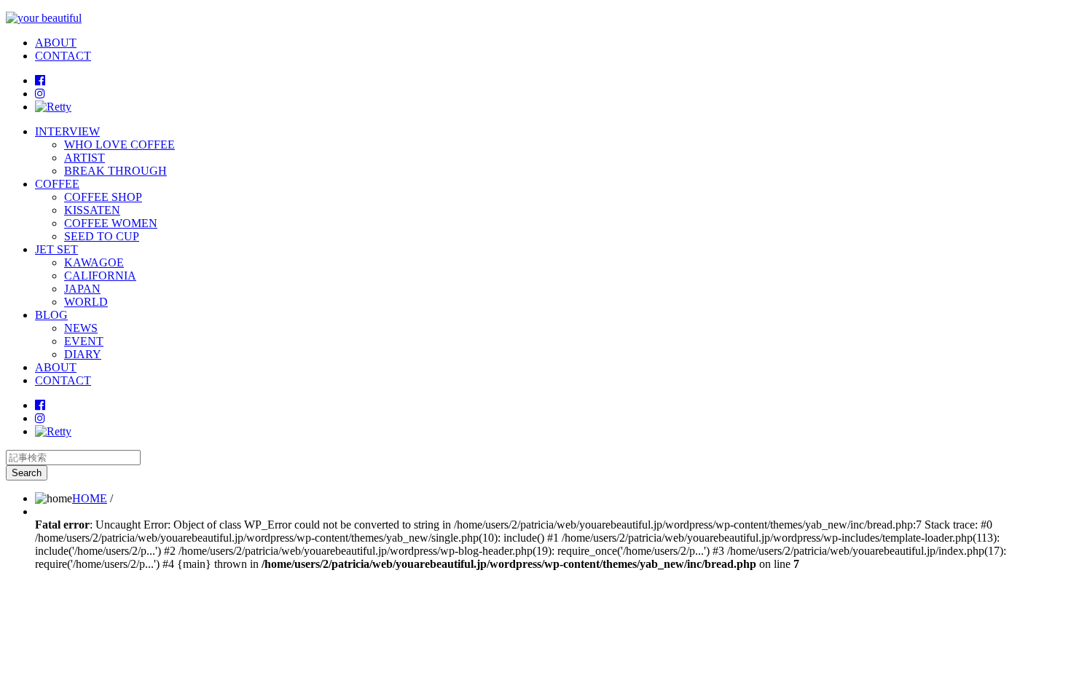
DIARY (82, 354)
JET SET (56, 249)
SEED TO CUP (101, 236)
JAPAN (82, 288)
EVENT (83, 341)
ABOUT (55, 42)
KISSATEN (92, 210)
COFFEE (57, 184)
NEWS (81, 328)
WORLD (86, 302)
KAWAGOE (94, 262)
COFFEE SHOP (103, 197)
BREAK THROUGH (115, 171)
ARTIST (84, 157)
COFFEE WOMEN (110, 223)
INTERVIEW (67, 131)
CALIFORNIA (100, 275)
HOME (89, 498)
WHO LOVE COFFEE (119, 144)
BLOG (51, 315)
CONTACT (63, 56)
